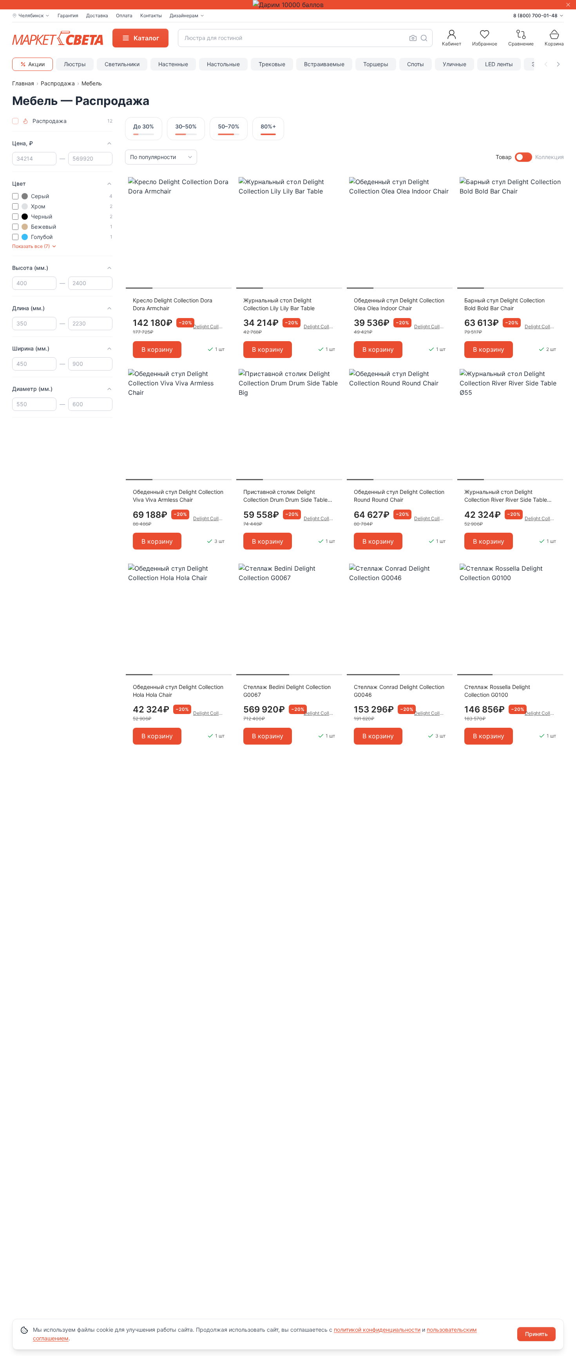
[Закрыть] (568, 4)
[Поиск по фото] (413, 38)
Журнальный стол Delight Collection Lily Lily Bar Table (279, 304)
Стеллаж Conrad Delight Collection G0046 (399, 690)
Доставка (97, 15)
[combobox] (305, 38)
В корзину (157, 349)
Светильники (122, 64)
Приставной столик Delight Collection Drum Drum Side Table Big (285, 496)
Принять (536, 1334)
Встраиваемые (324, 64)
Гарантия (68, 15)
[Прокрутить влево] (545, 64)
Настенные (173, 64)
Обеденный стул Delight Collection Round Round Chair (399, 495)
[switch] (523, 157)
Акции (36, 64)
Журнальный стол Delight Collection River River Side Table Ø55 (505, 496)
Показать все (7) (31, 246)
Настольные (223, 64)
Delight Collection (209, 326)
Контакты (151, 15)
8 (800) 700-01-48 (535, 15)
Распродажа (58, 83)
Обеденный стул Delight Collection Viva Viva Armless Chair (178, 495)
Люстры (75, 64)
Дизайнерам (184, 15)
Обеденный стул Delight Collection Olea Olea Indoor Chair (399, 304)
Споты (415, 64)
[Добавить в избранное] (223, 183)
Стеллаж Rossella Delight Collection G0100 (497, 690)
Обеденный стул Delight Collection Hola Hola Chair (178, 690)
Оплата (124, 15)
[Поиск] (424, 38)
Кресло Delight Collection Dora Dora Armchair (172, 304)
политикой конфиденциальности (377, 1329)
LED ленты (499, 64)
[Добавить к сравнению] (223, 198)
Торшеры (375, 64)
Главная (23, 83)
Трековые (272, 64)
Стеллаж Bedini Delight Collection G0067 (287, 690)
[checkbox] (15, 121)
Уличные (454, 64)
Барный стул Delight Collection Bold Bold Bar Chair (504, 304)
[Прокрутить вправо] (558, 64)
